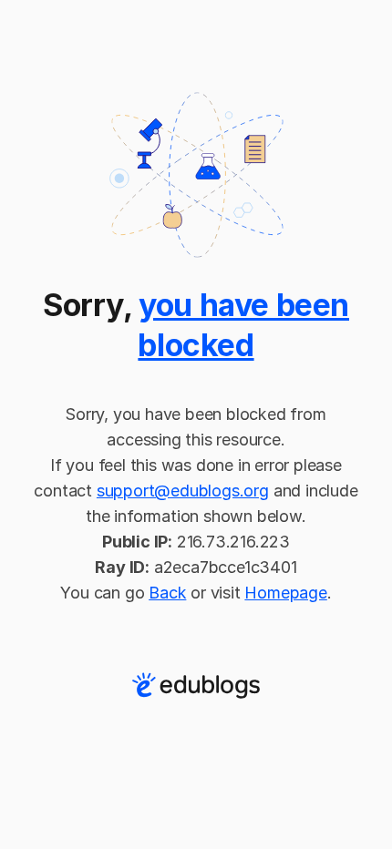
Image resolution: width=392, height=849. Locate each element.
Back (167, 592)
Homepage (285, 592)
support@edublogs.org (183, 490)
